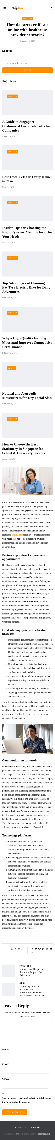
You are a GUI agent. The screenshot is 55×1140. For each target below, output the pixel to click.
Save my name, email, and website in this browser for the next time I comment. (26, 1100)
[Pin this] (47, 948)
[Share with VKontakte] (51, 948)
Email (5, 1064)
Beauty (11, 368)
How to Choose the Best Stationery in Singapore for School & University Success (23, 448)
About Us (35, 1127)
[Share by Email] (32, 952)
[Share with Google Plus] (40, 948)
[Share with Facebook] (32, 948)
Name (5, 1049)
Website (6, 1079)
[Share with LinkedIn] (43, 948)
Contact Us (21, 1127)
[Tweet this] (36, 948)
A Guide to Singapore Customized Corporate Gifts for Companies (26, 126)
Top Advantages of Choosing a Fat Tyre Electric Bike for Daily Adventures (26, 287)
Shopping (27, 18)
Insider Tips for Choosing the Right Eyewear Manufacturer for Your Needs (27, 232)
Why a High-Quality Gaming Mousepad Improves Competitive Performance (27, 342)
